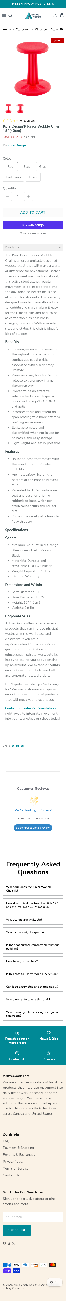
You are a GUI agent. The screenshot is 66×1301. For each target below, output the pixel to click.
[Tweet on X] (13, 746)
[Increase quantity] (28, 196)
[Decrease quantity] (7, 196)
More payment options (33, 233)
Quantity (9, 188)
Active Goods (20, 1284)
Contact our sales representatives (30, 708)
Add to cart (33, 212)
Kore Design (17, 145)
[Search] (12, 15)
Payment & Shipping (18, 1148)
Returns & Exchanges (19, 1154)
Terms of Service (15, 1168)
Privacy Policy (13, 1161)
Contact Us (11, 1175)
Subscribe (17, 1230)
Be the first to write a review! (33, 827)
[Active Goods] (33, 15)
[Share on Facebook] (17, 746)
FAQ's (7, 1141)
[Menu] (4, 15)
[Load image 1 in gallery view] (33, 68)
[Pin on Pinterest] (22, 746)
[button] (33, 247)
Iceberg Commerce (14, 1288)
